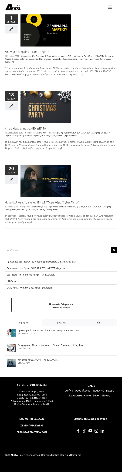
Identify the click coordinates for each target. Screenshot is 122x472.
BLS (69, 56)
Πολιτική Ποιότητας (70, 455)
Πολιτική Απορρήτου (29, 455)
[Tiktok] (84, 431)
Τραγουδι (60, 136)
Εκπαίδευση (89, 56)
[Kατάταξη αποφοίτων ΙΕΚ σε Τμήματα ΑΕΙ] (11, 360)
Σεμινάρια (40, 56)
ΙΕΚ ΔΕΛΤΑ (99, 56)
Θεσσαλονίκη (83, 390)
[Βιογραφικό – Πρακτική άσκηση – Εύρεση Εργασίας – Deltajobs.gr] (11, 345)
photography (77, 56)
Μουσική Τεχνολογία (33, 136)
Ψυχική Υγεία (42, 210)
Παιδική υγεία (23, 210)
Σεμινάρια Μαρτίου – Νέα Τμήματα (27, 51)
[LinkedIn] (102, 431)
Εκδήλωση (58, 133)
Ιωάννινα (98, 390)
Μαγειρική (19, 136)
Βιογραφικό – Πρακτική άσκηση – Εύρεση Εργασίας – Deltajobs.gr (51, 345)
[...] (81, 74)
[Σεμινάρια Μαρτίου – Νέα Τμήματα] (45, 30)
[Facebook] (78, 431)
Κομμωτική (33, 59)
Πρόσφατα (61, 322)
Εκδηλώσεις (40, 133)
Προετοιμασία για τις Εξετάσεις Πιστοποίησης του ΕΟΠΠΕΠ (48, 330)
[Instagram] (96, 431)
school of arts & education (64, 207)
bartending (62, 56)
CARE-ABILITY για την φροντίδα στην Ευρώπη (30, 287)
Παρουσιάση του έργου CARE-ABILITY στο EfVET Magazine (36, 268)
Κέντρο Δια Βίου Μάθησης (16, 59)
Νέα (33, 56)
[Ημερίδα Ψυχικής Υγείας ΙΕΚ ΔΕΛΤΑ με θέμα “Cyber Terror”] (45, 181)
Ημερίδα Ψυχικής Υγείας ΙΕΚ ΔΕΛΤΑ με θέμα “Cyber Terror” (42, 202)
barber (54, 56)
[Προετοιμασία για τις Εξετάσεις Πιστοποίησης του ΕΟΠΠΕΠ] (11, 330)
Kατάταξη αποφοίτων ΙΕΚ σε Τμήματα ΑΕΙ (38, 360)
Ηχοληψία (68, 133)
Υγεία (32, 210)
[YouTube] (90, 431)
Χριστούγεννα (71, 136)
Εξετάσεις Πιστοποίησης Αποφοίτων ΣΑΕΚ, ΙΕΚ (31, 274)
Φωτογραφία (105, 59)
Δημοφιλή (23, 322)
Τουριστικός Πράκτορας (88, 59)
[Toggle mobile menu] (110, 7)
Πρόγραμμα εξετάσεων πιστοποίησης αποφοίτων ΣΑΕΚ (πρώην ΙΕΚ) (41, 261)
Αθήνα (69, 390)
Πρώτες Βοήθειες (59, 59)
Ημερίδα (79, 207)
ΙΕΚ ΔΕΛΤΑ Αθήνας (91, 133)
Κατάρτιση (110, 56)
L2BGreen (12, 281)
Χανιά (87, 395)
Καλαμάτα (75, 395)
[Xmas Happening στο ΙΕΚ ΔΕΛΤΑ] (45, 107)
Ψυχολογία (9, 62)
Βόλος (106, 395)
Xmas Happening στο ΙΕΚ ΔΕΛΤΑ (25, 128)
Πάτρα (110, 390)
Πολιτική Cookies (50, 455)
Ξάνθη (96, 395)
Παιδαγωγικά (45, 59)
